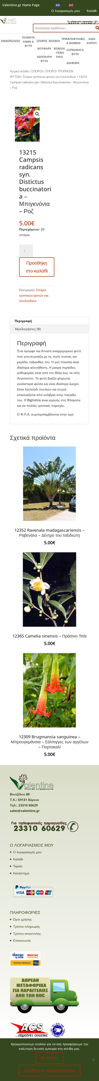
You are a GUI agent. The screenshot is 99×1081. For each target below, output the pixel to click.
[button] (37, 114)
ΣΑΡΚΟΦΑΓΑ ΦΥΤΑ (75, 52)
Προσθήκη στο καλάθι (37, 267)
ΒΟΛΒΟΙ (54, 41)
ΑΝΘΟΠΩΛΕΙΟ (10, 41)
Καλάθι (92, 10)
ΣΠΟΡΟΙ (42, 41)
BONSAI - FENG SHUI (59, 53)
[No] (93, 1059)
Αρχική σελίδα (19, 71)
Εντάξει (49, 1058)
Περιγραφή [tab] (23, 321)
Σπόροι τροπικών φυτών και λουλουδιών (49, 77)
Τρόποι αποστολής (27, 933)
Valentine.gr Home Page (21, 5)
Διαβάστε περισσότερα (49, 1070)
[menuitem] (57, 5)
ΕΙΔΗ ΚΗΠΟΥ (92, 41)
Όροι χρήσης (22, 919)
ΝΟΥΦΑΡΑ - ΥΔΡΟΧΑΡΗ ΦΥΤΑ (44, 55)
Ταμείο (17, 866)
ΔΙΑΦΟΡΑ (73, 63)
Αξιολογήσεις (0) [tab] (28, 329)
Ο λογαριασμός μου (65, 10)
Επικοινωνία (22, 940)
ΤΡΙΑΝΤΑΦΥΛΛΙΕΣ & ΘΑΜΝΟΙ (73, 41)
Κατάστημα (21, 873)
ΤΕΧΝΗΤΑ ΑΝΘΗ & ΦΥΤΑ (28, 42)
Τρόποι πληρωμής (26, 926)
